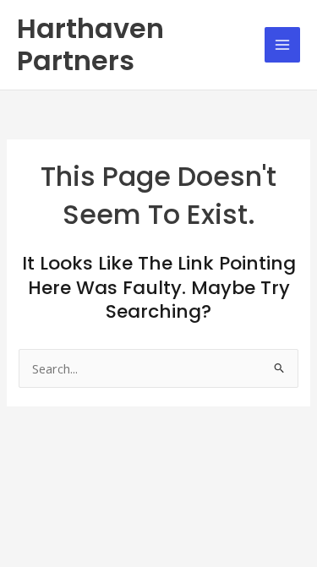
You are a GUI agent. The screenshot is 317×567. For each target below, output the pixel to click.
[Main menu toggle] (282, 45)
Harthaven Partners (90, 44)
